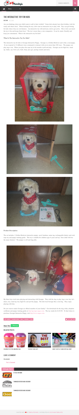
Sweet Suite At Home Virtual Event (62, 349)
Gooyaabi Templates (56, 412)
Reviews (26, 319)
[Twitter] (46, 2)
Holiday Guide (15, 319)
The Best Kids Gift (33, 349)
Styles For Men (17, 373)
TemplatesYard (33, 412)
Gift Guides (7, 319)
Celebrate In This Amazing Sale (12, 349)
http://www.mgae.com (37, 313)
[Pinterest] (49, 2)
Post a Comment (10, 362)
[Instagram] (52, 2)
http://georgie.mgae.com (36, 311)
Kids (22, 319)
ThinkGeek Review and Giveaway (22, 382)
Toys (31, 319)
